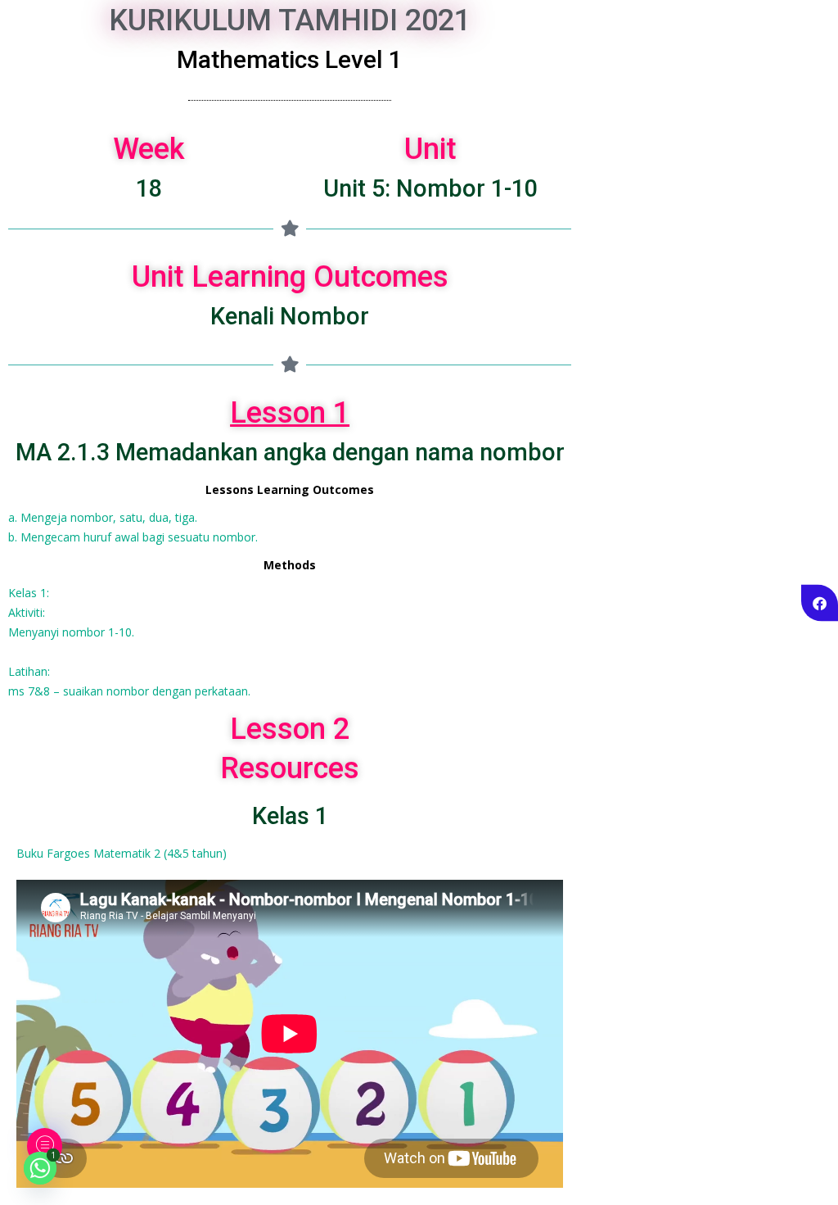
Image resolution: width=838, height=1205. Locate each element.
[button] (44, 1146)
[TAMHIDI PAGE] (819, 602)
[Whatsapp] (40, 1168)
